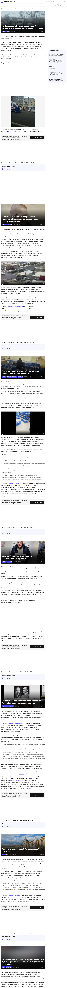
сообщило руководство (17, 780)
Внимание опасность (11, 376)
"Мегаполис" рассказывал (15, 306)
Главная (3, 9)
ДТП (2, 5)
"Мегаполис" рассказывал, (15, 723)
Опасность (25, 5)
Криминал (17, 5)
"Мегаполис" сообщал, (14, 895)
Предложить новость (58, 1)
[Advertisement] (23, 150)
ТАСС (11, 873)
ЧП (5, 5)
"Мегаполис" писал (13, 483)
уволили (21, 774)
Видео (31, 5)
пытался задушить (13, 131)
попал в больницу (26, 788)
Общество (11, 5)
